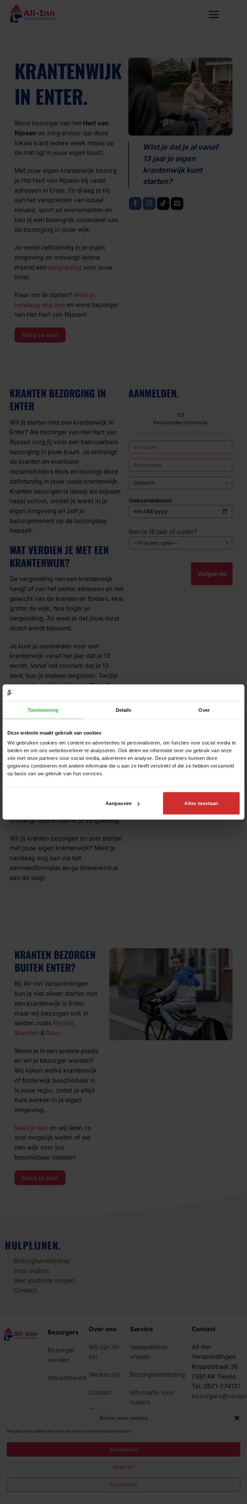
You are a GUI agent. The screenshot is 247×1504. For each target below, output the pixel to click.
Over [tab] (203, 709)
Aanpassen (118, 803)
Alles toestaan (201, 803)
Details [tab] (124, 709)
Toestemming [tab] (43, 709)
